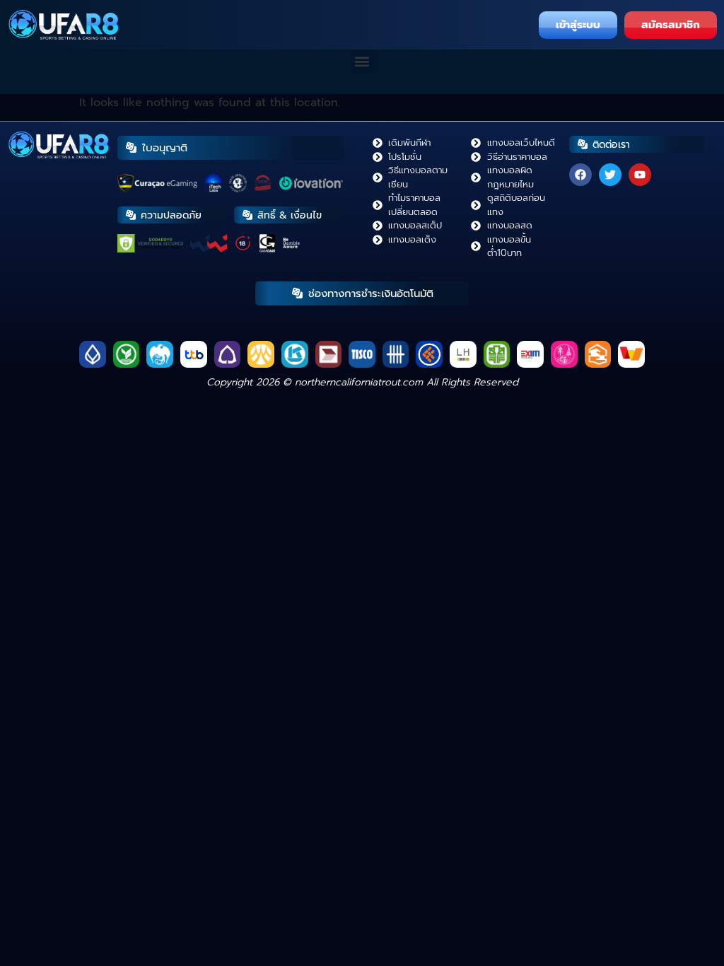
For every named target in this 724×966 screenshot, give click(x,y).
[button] (362, 61)
